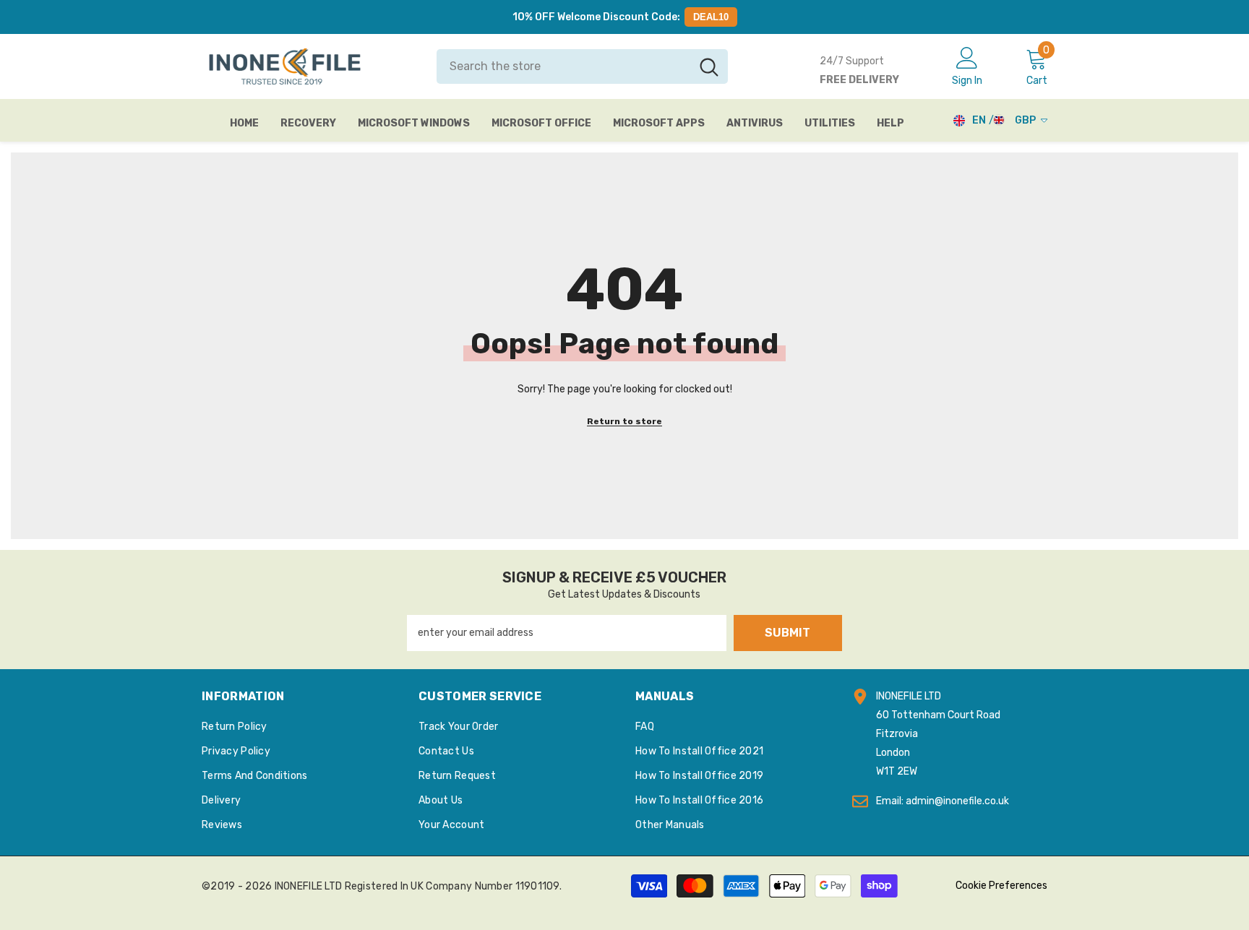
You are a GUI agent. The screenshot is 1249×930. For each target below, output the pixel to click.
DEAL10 (711, 17)
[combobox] (563, 66)
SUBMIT (787, 633)
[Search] (582, 66)
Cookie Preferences (1001, 885)
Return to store (624, 421)
